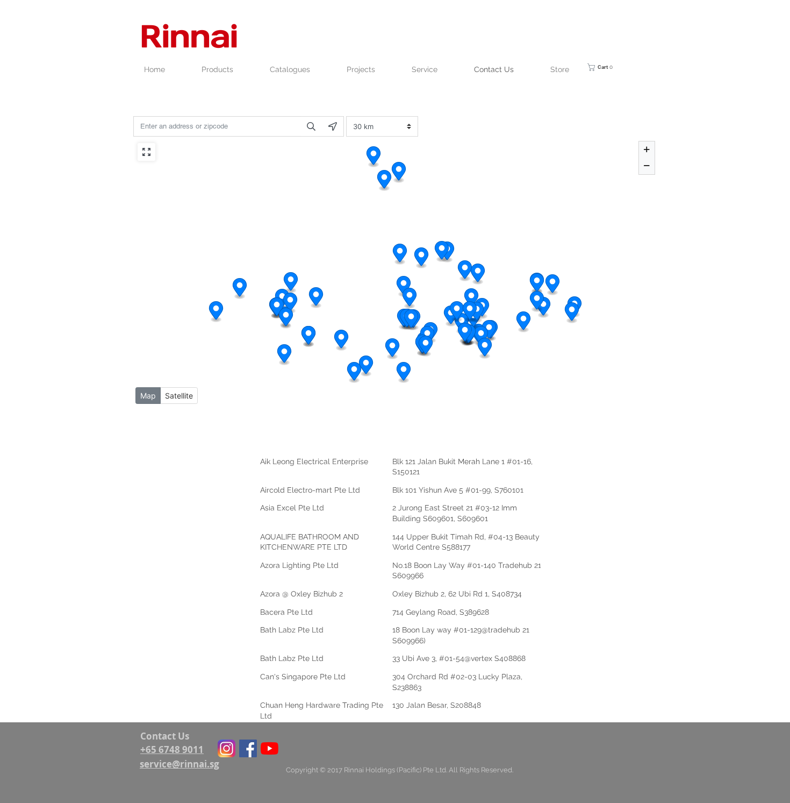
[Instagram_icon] (226, 748)
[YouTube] (269, 748)
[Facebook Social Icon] (248, 748)
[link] (607, 67)
